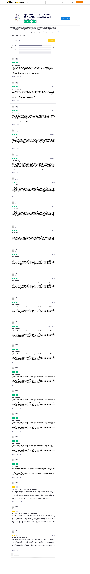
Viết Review (79, 2)
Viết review (51, 40)
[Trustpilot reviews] (15, 2)
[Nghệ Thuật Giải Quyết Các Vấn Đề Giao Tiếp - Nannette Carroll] (17, 17)
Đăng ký (72, 2)
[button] (13, 76)
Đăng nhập (66, 2)
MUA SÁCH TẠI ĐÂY (66, 18)
